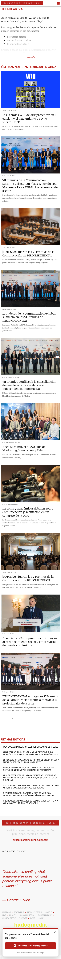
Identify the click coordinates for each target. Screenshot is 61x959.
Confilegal (37, 21)
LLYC (4, 915)
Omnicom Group (45, 915)
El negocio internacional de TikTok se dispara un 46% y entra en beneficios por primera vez (31, 761)
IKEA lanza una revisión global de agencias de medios (30, 747)
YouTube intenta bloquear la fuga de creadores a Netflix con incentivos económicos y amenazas (28, 769)
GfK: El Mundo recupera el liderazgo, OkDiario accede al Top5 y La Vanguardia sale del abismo (31, 786)
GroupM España (9, 918)
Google (48, 912)
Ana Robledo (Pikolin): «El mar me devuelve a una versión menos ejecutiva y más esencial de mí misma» (30, 753)
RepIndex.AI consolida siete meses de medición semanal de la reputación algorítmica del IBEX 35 (28, 794)
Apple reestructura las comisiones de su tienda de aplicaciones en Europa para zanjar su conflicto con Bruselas (30, 777)
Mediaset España (34, 912)
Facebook (6, 912)
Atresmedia (19, 912)
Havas (32, 918)
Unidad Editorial (27, 915)
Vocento (23, 918)
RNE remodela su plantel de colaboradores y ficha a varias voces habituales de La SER (30, 802)
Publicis (12, 915)
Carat (40, 918)
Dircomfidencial (10, 21)
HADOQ (32, 17)
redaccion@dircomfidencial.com (30, 840)
